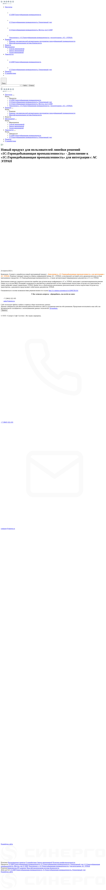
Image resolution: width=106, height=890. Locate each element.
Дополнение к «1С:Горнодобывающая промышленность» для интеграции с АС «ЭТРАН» (41, 37)
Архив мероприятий (16, 52)
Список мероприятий (16, 49)
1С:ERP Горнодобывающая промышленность (25, 14)
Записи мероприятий (16, 50)
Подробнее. (54, 308)
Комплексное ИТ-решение (16, 868)
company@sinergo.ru (8, 528)
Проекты (8, 71)
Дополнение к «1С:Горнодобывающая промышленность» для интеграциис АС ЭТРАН (59, 866)
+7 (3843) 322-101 (7, 422)
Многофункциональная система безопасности (25, 43)
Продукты (8, 7)
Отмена (31, 85)
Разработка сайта (7, 844)
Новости (8, 45)
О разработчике (10, 73)
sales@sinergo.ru (9, 301)
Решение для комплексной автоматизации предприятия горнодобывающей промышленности (42, 41)
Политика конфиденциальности (63, 862)
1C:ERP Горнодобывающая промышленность (24, 864)
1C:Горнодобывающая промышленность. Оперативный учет (62, 864)
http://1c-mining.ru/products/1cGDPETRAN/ (63, 290)
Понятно (4, 310)
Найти (25, 85)
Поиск (4, 83)
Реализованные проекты (16, 862)
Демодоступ (9, 54)
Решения (8, 39)
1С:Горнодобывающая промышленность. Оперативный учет (30, 22)
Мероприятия (10, 47)
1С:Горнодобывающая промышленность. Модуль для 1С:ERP (31, 30)
